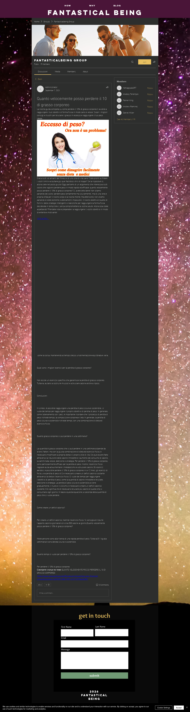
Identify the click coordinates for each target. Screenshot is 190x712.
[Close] (186, 707)
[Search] (132, 61)
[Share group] (154, 61)
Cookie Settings (163, 707)
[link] (43, 71)
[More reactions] (47, 584)
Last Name (100, 627)
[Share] (107, 87)
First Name (66, 627)
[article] (73, 341)
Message (65, 649)
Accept (179, 707)
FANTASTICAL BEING (95, 12)
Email (63, 638)
